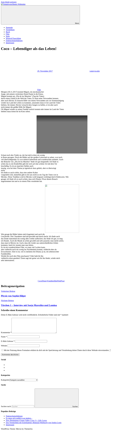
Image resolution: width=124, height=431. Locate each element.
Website (4, 346)
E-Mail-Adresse (8, 341)
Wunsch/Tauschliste (13, 38)
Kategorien (5, 380)
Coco (40, 281)
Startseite (9, 27)
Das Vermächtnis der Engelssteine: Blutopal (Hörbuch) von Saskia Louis (33, 423)
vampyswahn (94, 71)
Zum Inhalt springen (8, 2)
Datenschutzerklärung (14, 41)
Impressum (10, 43)
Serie (8, 36)
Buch (8, 32)
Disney (44, 281)
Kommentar (6, 332)
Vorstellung (10, 30)
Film (7, 34)
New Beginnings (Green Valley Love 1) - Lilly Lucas (26, 420)
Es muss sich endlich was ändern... (19, 418)
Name (4, 337)
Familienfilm (52, 281)
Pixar (63, 281)
